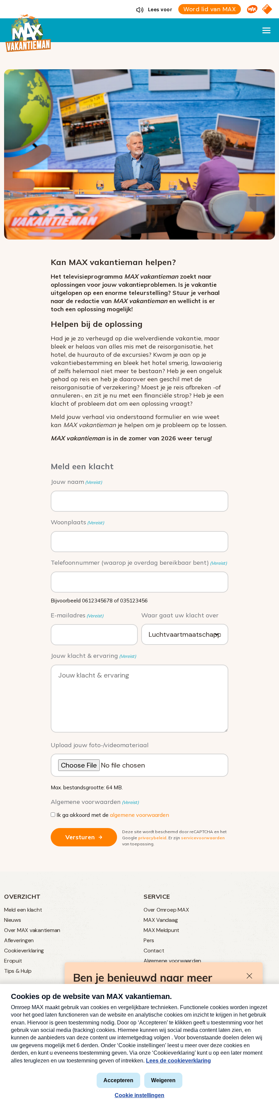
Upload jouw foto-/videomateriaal (100, 745)
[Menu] (266, 30)
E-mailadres (77, 615)
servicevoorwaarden (203, 837)
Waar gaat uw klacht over (179, 615)
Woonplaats (77, 522)
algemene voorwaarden (139, 814)
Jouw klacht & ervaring (93, 656)
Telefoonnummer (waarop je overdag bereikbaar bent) (139, 562)
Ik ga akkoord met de (112, 814)
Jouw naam (76, 482)
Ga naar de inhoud (139, 5)
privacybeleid (152, 837)
